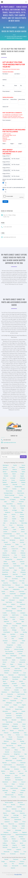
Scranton (4, 743)
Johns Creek (8, 687)
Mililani (4, 796)
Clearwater (11, 675)
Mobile (13, 660)
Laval (24, 847)
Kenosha (13, 627)
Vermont (21, 773)
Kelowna (5, 808)
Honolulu (20, 794)
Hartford (21, 756)
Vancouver (5, 469)
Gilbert (5, 518)
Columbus (21, 638)
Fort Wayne (19, 647)
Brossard (22, 853)
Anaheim (23, 482)
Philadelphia (9, 739)
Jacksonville (22, 662)
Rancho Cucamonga (9, 495)
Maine (13, 784)
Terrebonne (13, 853)
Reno (23, 510)
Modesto (5, 488)
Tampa (11, 664)
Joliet (13, 619)
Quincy (11, 771)
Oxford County (9, 786)
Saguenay (16, 851)
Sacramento (16, 497)
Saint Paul (15, 574)
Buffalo (19, 745)
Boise (13, 501)
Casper (14, 529)
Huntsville (4, 660)
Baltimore (23, 719)
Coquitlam (19, 806)
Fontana (14, 488)
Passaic (10, 737)
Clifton (9, 734)
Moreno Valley (9, 491)
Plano (24, 548)
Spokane (5, 467)
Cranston (13, 762)
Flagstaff (21, 520)
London (12, 836)
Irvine (23, 484)
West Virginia (19, 713)
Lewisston (19, 786)
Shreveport (12, 600)
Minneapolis (5, 574)
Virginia (15, 704)
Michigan (14, 630)
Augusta (5, 683)
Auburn (14, 473)
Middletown (16, 728)
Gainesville (15, 672)
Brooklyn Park (19, 576)
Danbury (23, 758)
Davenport (12, 580)
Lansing (22, 634)
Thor (13, 863)
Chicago (6, 619)
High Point (19, 702)
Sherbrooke (6, 851)
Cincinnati (14, 640)
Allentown (6, 741)
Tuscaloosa (22, 660)
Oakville (6, 841)
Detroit (23, 630)
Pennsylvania (20, 737)
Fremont (8, 486)
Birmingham (8, 657)
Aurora (18, 533)
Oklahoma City (5, 555)
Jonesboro (7, 595)
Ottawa (8, 830)
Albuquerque (17, 538)
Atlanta (21, 681)
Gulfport (13, 604)
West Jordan (20, 525)
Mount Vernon (17, 752)
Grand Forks (5, 572)
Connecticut (6, 754)
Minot (14, 572)
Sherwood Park (14, 817)
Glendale (20, 491)
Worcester (13, 767)
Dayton (13, 642)
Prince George (18, 811)
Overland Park (8, 559)
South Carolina (19, 687)
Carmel (20, 653)
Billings (4, 506)
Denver (23, 531)
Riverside (15, 484)
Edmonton (22, 813)
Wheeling (4, 719)
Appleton (5, 630)
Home (14, 34)
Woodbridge (16, 732)
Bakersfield (14, 482)
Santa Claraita (20, 493)
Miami (3, 664)
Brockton (16, 769)
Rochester (22, 747)
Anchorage (5, 790)
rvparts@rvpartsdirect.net (9, 237)
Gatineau (9, 849)
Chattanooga (9, 610)
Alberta (5, 813)
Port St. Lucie (6, 668)
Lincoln (22, 563)
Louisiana (6, 598)
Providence (19, 760)
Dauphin (5, 828)
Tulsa (15, 555)
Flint (5, 636)
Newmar (6, 859)
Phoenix (22, 514)
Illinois (21, 617)
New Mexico (6, 538)
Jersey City (21, 730)
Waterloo (15, 583)
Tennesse (19, 606)
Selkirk (23, 826)
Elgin (23, 621)
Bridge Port (17, 754)
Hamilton (15, 832)
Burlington (7, 775)
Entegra (5, 865)
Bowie (24, 724)
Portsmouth (8, 713)
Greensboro (6, 698)
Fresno (13, 480)
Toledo (23, 640)
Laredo (5, 550)
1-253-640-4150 (7, 226)
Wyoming (21, 527)
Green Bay (14, 625)
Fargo (15, 570)
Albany (16, 749)
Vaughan (5, 838)
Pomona (21, 495)
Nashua (15, 782)
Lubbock (14, 550)
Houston (22, 542)
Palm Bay (5, 677)
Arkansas (12, 591)
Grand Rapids (6, 632)
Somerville (12, 773)
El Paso (20, 546)
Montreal (5, 847)
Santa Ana (5, 484)
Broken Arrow (5, 557)
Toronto (23, 828)
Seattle (15, 465)
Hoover (4, 662)
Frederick (19, 722)
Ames (23, 583)
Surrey (4, 804)
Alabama (23, 655)
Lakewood (12, 535)
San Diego (22, 499)
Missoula (13, 506)
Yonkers (13, 747)
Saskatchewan (17, 819)
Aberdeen (21, 568)
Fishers (4, 655)
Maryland (14, 719)
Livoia (22, 636)
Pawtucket (22, 762)
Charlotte (9, 696)
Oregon (22, 473)
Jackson (4, 604)
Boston (4, 767)
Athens (23, 683)
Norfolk (11, 707)
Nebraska (6, 563)
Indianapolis (9, 647)
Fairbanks (23, 790)
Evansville (6, 649)
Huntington (19, 715)
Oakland (4, 482)
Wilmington (9, 702)
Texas (13, 542)
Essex (16, 775)
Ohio (13, 638)
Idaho (5, 501)
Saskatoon (7, 821)
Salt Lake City (13, 523)
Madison (5, 625)
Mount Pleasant (15, 692)
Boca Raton (15, 679)
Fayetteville (13, 593)
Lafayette (21, 600)
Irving (22, 550)
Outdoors (22, 861)
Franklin (4, 612)
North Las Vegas (19, 512)
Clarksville (19, 610)
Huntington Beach (8, 493)
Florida (13, 662)
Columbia (6, 589)
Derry (5, 784)
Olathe (5, 561)
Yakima (23, 471)
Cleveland (5, 640)
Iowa (6, 578)
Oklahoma (22, 553)
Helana (22, 508)
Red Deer (6, 815)
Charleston (6, 690)
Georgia (13, 681)
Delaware (5, 726)
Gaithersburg (5, 724)
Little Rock (21, 591)
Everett (23, 469)
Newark (6, 728)
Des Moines (15, 578)
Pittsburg (19, 739)
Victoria (23, 808)
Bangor (4, 788)
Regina (16, 821)
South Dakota (16, 565)
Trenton (18, 734)
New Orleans (16, 598)
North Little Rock (19, 595)
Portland (6, 476)
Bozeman (6, 508)
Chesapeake (21, 707)
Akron (5, 642)
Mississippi (19, 602)
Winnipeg (14, 826)
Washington (6, 465)
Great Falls (22, 506)
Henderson (7, 512)
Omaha (14, 563)
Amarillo (5, 553)
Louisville (5, 615)
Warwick (4, 762)
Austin (12, 546)
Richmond (8, 709)
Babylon (5, 747)
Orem (5, 527)
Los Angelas (13, 499)
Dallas (17, 544)
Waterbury (5, 758)
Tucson (5, 516)
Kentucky (13, 612)
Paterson (6, 732)
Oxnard (23, 488)
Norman (23, 555)
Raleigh (18, 696)
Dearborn (13, 636)
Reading (22, 741)
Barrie (21, 843)
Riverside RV (15, 865)
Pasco (13, 467)
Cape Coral (17, 668)
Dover (23, 726)
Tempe (22, 518)
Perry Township (9, 651)
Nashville (5, 608)
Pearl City (13, 796)
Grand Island (6, 565)
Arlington (4, 548)
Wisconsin (8, 623)
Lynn (19, 771)
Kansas (15, 557)
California (22, 478)
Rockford (22, 619)
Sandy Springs (5, 685)
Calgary (13, 813)
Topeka (13, 561)
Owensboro (13, 617)
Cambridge (7, 769)
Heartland (21, 863)
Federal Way (14, 471)
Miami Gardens (22, 675)
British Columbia (9, 802)
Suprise (5, 520)
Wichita (24, 557)
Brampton (6, 832)
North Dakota (5, 570)
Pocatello (21, 501)
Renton (4, 471)
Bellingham (22, 467)
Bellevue (15, 469)
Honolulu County (9, 794)
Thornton (21, 535)
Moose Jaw (11, 823)
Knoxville (23, 608)
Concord (7, 704)
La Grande (12, 478)
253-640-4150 (7, 439)
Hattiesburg (9, 606)
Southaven (22, 604)
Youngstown (10, 645)
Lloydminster (22, 823)
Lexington (22, 612)
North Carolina (21, 694)
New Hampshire (19, 779)
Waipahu (23, 796)
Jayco (5, 863)
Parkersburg (19, 717)
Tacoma (23, 465)
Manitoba (5, 826)
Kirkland (6, 473)
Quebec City (15, 847)
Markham (21, 836)
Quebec (23, 845)
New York (23, 743)
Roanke (23, 711)
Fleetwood (15, 859)
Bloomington (8, 576)
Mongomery (19, 657)
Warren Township (10, 653)
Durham (16, 698)
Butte (14, 508)
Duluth (24, 574)
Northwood (12, 861)
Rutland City (18, 777)
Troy (6, 638)
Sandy (12, 527)
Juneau (14, 790)
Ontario (14, 828)
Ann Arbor (12, 634)
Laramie (5, 531)
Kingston (14, 845)
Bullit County (15, 615)
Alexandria (5, 711)
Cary (22, 700)
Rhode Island (9, 760)
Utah (4, 523)
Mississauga (18, 830)
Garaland (13, 553)
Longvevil (18, 849)
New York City (9, 745)
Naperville (6, 621)
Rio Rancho (12, 540)
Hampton (14, 711)
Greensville (10, 694)
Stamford (12, 756)
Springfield (21, 587)
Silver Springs (9, 722)
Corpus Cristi (15, 548)
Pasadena (6, 497)
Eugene (22, 476)
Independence (16, 589)
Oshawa (13, 843)
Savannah (14, 683)
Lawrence (22, 561)
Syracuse (7, 749)
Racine (21, 627)
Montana (19, 503)
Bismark (23, 570)
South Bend (20, 651)
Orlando (20, 664)
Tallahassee (22, 666)
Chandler (14, 518)
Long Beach (22, 480)
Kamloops (14, 808)
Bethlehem (13, 743)
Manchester (5, 782)
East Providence (8, 764)
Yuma (13, 520)
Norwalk (14, 758)
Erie (14, 741)
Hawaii (21, 792)
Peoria (15, 621)
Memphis (14, 608)
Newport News (18, 709)
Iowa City (5, 583)
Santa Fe (22, 540)
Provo (10, 525)
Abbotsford (9, 806)
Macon (24, 685)
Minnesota (23, 572)
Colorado (14, 531)
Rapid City (11, 568)
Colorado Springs (7, 533)
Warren (16, 632)
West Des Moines (6, 585)
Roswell (6, 542)
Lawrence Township (18, 649)
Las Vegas (14, 510)
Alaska (24, 788)
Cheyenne (5, 529)
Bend (4, 478)
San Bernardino (18, 486)
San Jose (5, 480)
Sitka (6, 792)
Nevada (5, 510)
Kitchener (22, 838)
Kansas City (20, 559)
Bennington (8, 779)
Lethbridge (16, 815)
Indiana (19, 645)
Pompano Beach (16, 677)
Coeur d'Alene (9, 503)
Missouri (18, 585)
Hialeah (13, 666)
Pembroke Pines (18, 670)
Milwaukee (18, 623)
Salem (14, 476)
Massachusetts (20, 764)
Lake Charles (9, 602)
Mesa (13, 516)
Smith (3, 593)
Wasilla (13, 792)
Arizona (13, 514)
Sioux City (21, 580)
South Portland (14, 788)
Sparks (5, 514)
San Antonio (8, 544)
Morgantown (8, 717)
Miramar (6, 672)
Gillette (23, 529)
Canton (22, 642)
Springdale (22, 593)
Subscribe (23, 456)
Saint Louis (11, 587)
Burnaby (13, 804)
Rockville (15, 724)
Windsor (14, 838)
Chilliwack (8, 811)
